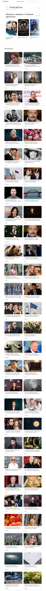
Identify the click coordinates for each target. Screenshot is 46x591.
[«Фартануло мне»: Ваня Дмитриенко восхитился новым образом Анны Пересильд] (13, 273)
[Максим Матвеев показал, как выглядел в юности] (13, 446)
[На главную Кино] (6, 1)
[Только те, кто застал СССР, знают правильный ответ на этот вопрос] (13, 292)
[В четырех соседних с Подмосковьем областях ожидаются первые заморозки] (33, 330)
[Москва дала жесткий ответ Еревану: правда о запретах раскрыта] (13, 177)
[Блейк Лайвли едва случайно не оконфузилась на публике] (33, 523)
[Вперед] (39, 15)
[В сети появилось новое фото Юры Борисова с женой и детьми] (33, 465)
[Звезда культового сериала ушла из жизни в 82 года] (33, 157)
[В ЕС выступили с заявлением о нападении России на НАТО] (33, 311)
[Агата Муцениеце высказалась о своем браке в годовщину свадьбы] (13, 157)
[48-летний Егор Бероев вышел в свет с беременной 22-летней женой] (13, 330)
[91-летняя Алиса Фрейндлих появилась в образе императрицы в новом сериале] (33, 253)
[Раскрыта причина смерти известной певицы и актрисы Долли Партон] (13, 138)
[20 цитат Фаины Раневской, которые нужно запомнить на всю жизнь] (33, 388)
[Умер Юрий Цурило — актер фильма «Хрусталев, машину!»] (33, 234)
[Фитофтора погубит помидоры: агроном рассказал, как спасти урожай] (13, 523)
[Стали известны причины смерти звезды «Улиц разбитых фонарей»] (33, 215)
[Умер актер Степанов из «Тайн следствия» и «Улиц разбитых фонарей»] (13, 369)
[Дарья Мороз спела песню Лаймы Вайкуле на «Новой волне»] (13, 465)
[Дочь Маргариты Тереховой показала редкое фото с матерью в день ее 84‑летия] (13, 61)
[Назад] (36, 15)
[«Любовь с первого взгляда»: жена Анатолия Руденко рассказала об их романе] (13, 80)
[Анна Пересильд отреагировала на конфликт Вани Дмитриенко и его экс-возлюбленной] (13, 311)
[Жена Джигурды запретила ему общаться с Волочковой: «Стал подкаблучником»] (33, 273)
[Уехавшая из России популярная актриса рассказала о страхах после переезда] (33, 100)
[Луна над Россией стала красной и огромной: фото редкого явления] (33, 427)
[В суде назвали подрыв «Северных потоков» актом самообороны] (13, 561)
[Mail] (4, 1)
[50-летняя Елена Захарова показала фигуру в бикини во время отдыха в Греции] (13, 388)
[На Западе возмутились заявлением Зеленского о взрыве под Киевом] (13, 196)
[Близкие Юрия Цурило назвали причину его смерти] (33, 119)
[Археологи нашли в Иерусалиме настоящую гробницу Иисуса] (33, 484)
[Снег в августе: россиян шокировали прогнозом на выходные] (13, 542)
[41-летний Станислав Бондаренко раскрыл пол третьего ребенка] (13, 427)
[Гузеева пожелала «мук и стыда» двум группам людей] (13, 215)
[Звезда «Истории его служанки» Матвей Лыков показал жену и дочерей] (13, 407)
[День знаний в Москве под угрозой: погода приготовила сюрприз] (13, 234)
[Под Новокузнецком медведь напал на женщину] (13, 253)
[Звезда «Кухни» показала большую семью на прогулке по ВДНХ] (33, 504)
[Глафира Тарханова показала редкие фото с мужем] (33, 80)
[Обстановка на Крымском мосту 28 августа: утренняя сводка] (33, 196)
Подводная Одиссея (35, 37)
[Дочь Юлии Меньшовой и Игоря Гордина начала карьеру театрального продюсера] (33, 177)
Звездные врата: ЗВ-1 (23, 37)
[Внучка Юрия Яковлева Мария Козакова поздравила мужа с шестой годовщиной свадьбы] (13, 100)
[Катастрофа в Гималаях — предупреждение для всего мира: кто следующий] (33, 61)
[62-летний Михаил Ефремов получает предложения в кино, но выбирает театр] (13, 484)
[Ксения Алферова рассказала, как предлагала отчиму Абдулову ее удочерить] (13, 119)
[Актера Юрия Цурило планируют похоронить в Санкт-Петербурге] (33, 446)
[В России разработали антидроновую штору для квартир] (33, 561)
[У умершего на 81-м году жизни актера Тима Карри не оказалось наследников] (33, 292)
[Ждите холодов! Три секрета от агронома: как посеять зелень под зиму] (33, 581)
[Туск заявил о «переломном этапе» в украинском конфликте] (33, 350)
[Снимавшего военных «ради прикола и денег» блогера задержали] (13, 581)
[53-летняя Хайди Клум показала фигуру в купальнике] (33, 542)
